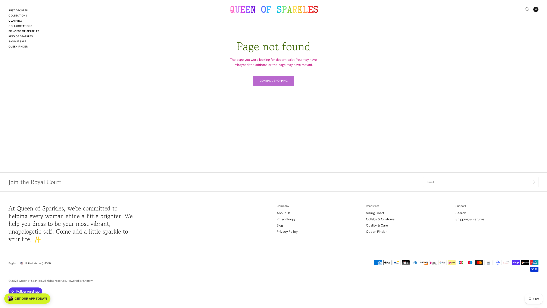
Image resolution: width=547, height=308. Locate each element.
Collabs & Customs (380, 219)
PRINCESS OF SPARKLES (24, 31)
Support (461, 205)
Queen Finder (18, 46)
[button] (27, 298)
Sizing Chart (375, 213)
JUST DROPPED (18, 10)
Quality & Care (377, 225)
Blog (280, 225)
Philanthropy (286, 219)
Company (283, 205)
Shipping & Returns (470, 219)
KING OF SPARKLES (21, 36)
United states (38, 263)
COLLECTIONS (18, 15)
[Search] (527, 9)
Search (461, 213)
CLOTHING (15, 20)
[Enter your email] (534, 182)
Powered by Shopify (80, 281)
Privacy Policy (287, 232)
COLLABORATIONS (20, 26)
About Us (284, 213)
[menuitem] (24, 11)
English (13, 263)
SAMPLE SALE (17, 41)
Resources (372, 205)
